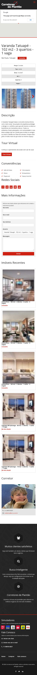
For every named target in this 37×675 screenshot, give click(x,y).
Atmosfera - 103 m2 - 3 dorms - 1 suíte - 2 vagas (16, 385)
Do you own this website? (10, 20)
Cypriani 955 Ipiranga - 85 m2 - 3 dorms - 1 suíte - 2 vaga (18, 426)
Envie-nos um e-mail (10, 642)
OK (30, 20)
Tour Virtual (7, 154)
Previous (5, 96)
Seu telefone (7, 222)
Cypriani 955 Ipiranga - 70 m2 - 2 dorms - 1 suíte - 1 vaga (18, 467)
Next (32, 96)
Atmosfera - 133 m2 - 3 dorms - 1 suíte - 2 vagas (16, 343)
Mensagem (6, 236)
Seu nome (6, 207)
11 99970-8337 (7, 647)
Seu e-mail (6, 215)
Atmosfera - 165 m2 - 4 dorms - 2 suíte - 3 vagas (16, 302)
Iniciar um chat (8, 638)
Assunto (5, 229)
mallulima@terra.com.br (11, 513)
